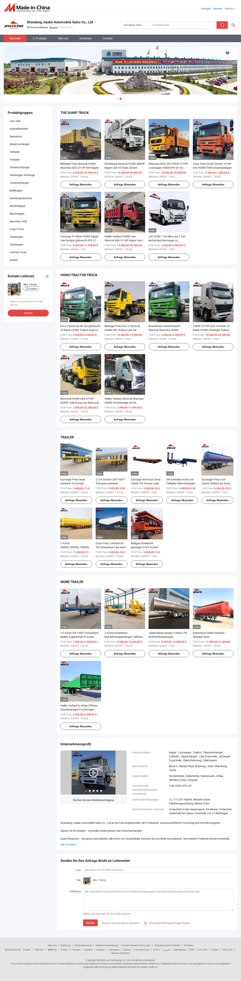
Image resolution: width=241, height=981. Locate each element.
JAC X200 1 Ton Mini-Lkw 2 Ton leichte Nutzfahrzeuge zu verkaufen (167, 240)
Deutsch (101, 949)
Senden (90, 923)
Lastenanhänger (19, 182)
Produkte (41, 38)
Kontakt (108, 38)
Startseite (15, 38)
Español (88, 949)
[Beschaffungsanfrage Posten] (233, 25)
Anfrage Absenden (80, 184)
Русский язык (142, 949)
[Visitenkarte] (47, 276)
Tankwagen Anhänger (22, 175)
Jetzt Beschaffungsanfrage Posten (167, 923)
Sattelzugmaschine (21, 198)
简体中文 (39, 949)
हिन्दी (192, 949)
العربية (167, 949)
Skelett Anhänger (20, 144)
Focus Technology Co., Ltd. (117, 960)
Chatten (33, 288)
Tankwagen (16, 237)
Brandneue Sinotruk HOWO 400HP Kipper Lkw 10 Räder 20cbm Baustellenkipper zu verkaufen (124, 167)
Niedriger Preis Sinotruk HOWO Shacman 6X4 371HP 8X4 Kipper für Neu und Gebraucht (79, 167)
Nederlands (180, 949)
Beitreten (218, 8)
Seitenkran (16, 136)
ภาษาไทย (202, 949)
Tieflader (15, 152)
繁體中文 (52, 949)
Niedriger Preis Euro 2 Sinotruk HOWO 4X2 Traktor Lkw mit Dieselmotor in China (122, 330)
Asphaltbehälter (19, 128)
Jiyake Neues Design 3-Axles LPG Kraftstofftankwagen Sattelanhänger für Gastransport (168, 637)
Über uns (63, 38)
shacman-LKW (18, 221)
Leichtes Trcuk (18, 252)
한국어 (156, 949)
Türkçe (214, 949)
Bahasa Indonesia (120, 952)
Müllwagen (16, 190)
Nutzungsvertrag (83, 945)
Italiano (127, 949)
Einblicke (188, 945)
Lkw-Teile (15, 121)
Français (76, 949)
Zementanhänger (20, 167)
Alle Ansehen (67, 844)
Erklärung (66, 945)
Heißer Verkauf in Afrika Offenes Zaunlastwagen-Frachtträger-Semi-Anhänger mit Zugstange (79, 709)
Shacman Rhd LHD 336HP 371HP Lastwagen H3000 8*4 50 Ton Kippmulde (168, 167)
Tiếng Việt (227, 949)
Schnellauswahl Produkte (167, 945)
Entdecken (86, 38)
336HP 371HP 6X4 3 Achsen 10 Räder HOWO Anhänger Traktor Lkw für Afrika (211, 330)
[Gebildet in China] (28, 7)
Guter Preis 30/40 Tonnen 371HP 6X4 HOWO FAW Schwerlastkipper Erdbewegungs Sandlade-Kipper (213, 167)
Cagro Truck (17, 229)
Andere (14, 260)
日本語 (64, 949)
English (27, 949)
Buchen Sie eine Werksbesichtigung (93, 800)
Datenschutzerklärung (107, 945)
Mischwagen (17, 213)
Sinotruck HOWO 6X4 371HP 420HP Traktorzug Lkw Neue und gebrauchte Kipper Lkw (79, 402)
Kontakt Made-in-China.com (136, 945)
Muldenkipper (17, 206)
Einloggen (206, 8)
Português (114, 949)
